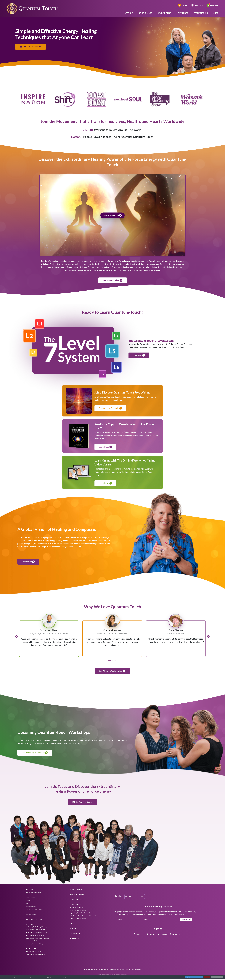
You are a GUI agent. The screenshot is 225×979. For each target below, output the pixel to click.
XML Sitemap (136, 969)
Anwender (183, 13)
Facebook (139, 934)
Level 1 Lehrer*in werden (78, 910)
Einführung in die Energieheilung (36, 927)
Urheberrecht (114, 969)
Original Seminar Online (33, 951)
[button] (109, 661)
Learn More (137, 355)
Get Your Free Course (32, 47)
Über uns (129, 13)
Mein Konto (199, 5)
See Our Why (27, 562)
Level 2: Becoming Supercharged (36, 932)
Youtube (164, 934)
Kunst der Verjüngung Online (35, 954)
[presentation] (16, 636)
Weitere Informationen (217, 977)
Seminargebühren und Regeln (35, 944)
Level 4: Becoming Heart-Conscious (37, 938)
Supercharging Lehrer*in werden (80, 913)
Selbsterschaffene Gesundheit (36, 935)
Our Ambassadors (31, 906)
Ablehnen (207, 977)
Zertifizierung (201, 13)
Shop (215, 13)
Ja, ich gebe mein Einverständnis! (194, 977)
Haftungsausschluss (91, 969)
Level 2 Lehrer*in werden (78, 918)
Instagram (176, 934)
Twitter (152, 934)
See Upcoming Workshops (33, 753)
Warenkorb (214, 5)
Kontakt (185, 5)
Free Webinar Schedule (109, 408)
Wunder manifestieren (33, 941)
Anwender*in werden (76, 907)
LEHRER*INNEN (75, 899)
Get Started (31, 914)
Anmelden (185, 919)
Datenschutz (103, 969)
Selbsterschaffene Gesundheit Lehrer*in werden (86, 916)
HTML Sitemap (125, 969)
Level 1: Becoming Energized (35, 929)
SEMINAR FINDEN (76, 889)
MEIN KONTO (75, 933)
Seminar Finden (165, 13)
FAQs (27, 903)
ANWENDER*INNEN (77, 894)
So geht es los (145, 13)
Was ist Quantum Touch (33, 892)
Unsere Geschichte (32, 895)
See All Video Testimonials (110, 671)
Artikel (28, 900)
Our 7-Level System (34, 919)
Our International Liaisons (34, 909)
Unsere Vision (30, 898)
